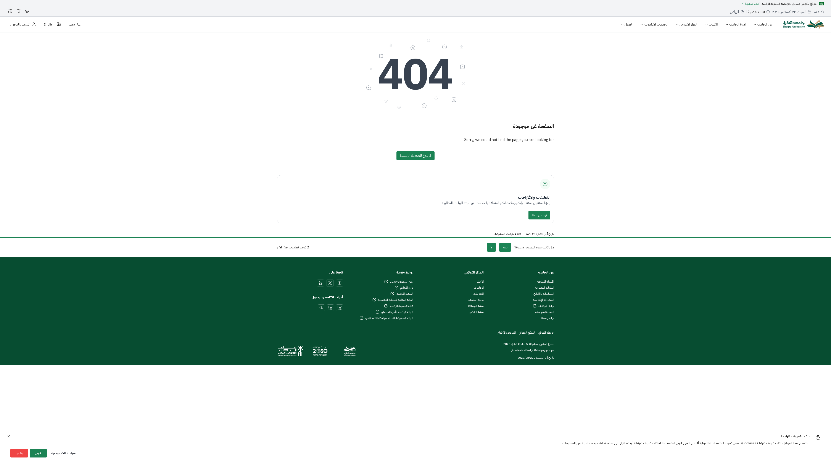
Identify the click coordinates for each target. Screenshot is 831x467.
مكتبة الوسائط (476, 306)
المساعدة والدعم (544, 312)
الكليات (713, 24)
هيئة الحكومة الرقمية (401, 306)
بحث (72, 24)
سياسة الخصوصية (63, 453)
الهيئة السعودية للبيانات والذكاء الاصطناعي (389, 318)
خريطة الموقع (546, 333)
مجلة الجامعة (476, 300)
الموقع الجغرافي (527, 333)
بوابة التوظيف (546, 306)
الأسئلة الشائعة (545, 282)
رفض (19, 453)
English (49, 24)
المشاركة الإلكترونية (543, 300)
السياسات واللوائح (543, 294)
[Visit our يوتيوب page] (339, 283)
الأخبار (480, 282)
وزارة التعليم (406, 288)
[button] (750, 4)
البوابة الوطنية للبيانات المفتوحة (395, 300)
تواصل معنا (539, 215)
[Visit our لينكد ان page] (320, 283)
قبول (38, 453)
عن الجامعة (764, 24)
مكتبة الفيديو (477, 312)
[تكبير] (18, 12)
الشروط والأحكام (507, 333)
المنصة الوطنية (404, 294)
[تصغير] (10, 12)
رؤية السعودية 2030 (401, 282)
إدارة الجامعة (737, 24)
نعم (505, 247)
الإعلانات (479, 288)
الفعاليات (478, 294)
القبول (629, 24)
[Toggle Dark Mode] (26, 12)
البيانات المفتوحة (544, 288)
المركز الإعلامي (688, 24)
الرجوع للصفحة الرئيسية (415, 155)
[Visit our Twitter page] (330, 283)
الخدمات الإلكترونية (656, 24)
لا (491, 247)
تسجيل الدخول (19, 24)
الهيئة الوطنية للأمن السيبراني (397, 312)
